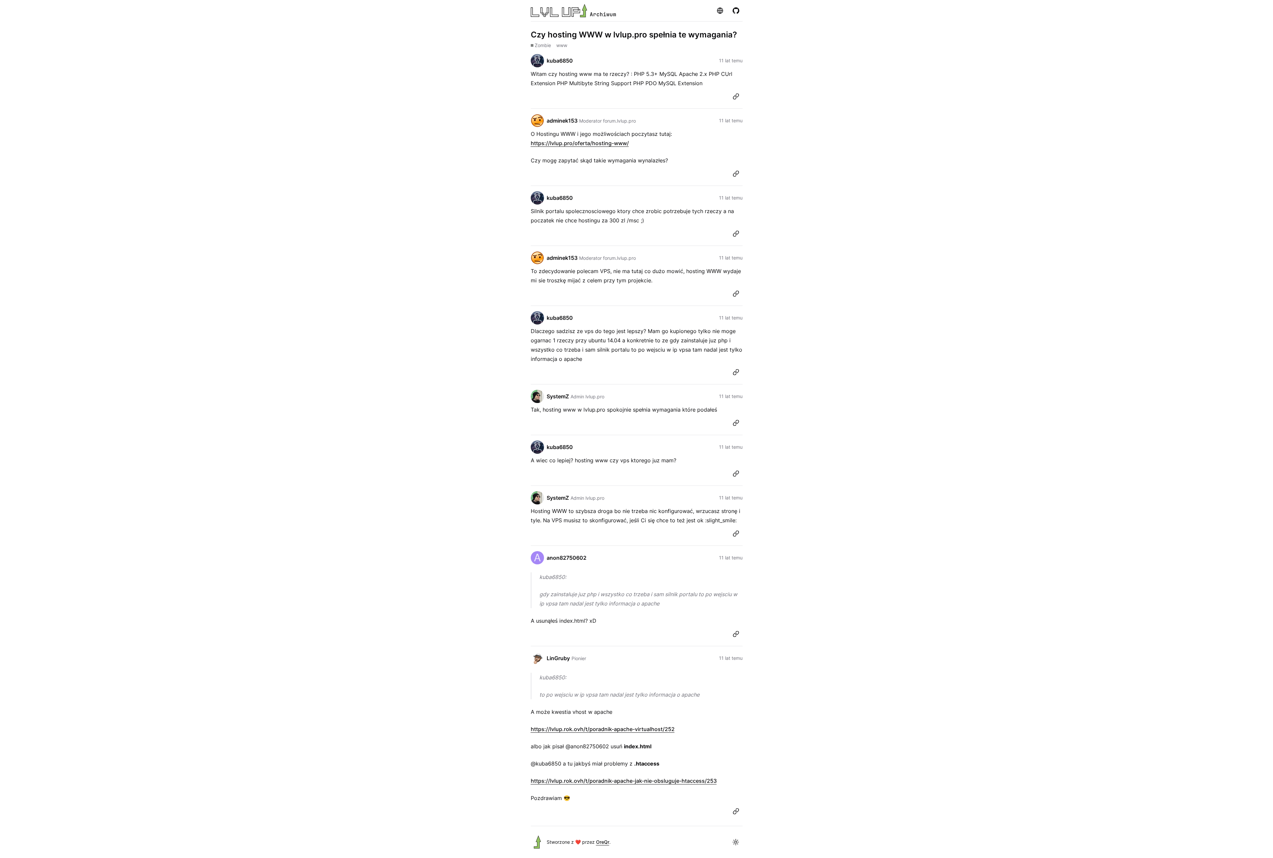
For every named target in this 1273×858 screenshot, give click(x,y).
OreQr (602, 842)
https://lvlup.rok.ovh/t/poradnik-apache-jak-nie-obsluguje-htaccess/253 (624, 780)
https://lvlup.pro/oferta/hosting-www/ (580, 143)
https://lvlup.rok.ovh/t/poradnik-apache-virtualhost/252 (603, 729)
